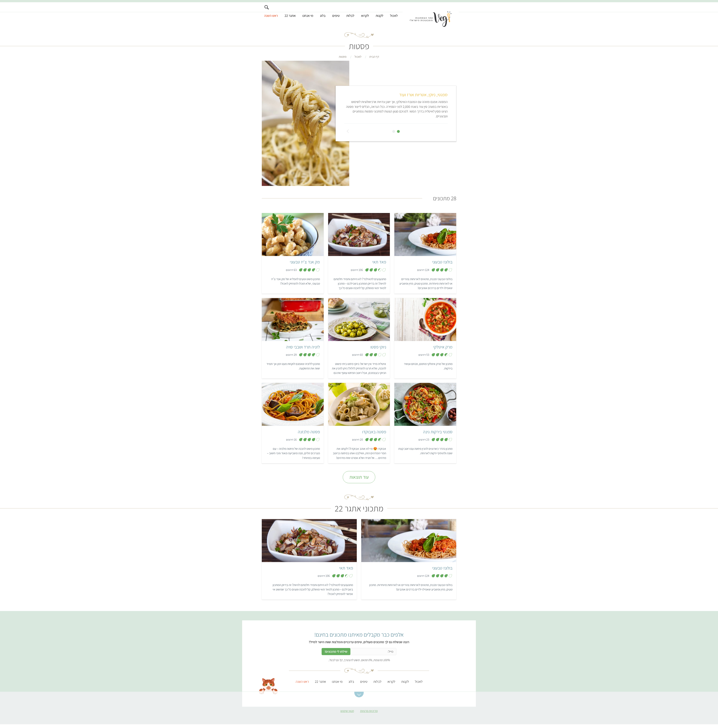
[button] (359, 694)
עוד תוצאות (359, 477)
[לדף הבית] (431, 14)
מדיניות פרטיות (369, 711)
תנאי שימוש (347, 711)
